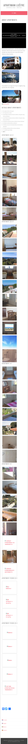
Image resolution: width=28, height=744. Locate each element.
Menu (15, 13)
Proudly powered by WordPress (12, 740)
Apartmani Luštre (14, 5)
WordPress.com (16, 741)
